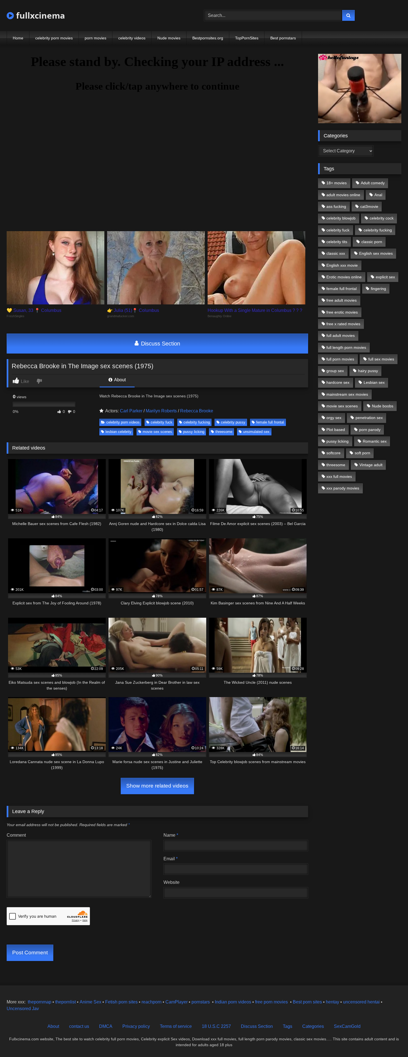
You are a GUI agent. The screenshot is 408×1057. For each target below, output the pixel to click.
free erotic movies (342, 312)
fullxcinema (39, 15)
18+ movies (336, 183)
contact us (79, 1026)
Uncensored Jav (23, 1008)
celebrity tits (336, 241)
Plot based (335, 429)
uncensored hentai (361, 1002)
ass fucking (336, 206)
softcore (333, 453)
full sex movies (381, 359)
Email (170, 858)
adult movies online (343, 195)
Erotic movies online (344, 277)
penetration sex (369, 417)
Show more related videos (157, 786)
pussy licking (193, 432)
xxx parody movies (342, 488)
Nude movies (168, 38)
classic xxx (335, 253)
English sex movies (376, 253)
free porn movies (271, 1002)
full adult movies (340, 335)
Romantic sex (375, 441)
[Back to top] (391, 1040)
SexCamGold (347, 1026)
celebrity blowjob (341, 218)
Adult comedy (373, 183)
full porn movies (340, 359)
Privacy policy (136, 1026)
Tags (287, 1026)
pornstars (201, 1002)
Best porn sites (307, 1002)
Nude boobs (382, 406)
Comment (16, 835)
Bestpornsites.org (207, 38)
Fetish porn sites (122, 1002)
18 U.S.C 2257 (216, 1026)
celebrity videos (131, 38)
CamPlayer (176, 1002)
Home (18, 38)
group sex (335, 371)
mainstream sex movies (347, 394)
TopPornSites (246, 38)
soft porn (362, 453)
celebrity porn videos (123, 422)
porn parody (370, 429)
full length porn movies (346, 347)
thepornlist (66, 1002)
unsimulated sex (256, 432)
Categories (313, 1026)
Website (171, 882)
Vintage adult (370, 465)
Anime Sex (90, 1002)
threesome (223, 432)
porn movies (95, 38)
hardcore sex (337, 382)
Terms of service (176, 1026)
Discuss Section (159, 343)
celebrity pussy (233, 422)
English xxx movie (342, 265)
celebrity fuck (161, 422)
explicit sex (385, 277)
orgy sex (333, 417)
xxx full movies (339, 476)
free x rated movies (343, 324)
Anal (378, 195)
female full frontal (270, 422)
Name (170, 835)
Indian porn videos (233, 1002)
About (119, 379)
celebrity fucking (196, 422)
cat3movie (369, 206)
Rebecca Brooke (196, 410)
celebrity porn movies (54, 38)
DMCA (105, 1026)
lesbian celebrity (118, 432)
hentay (332, 1002)
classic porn (371, 241)
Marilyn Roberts (161, 410)
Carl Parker (131, 410)
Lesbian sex (374, 382)
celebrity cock (382, 218)
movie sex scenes (157, 432)
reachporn (152, 1002)
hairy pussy (368, 371)
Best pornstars (283, 38)
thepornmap (39, 1002)
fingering (378, 288)
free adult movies (341, 300)
